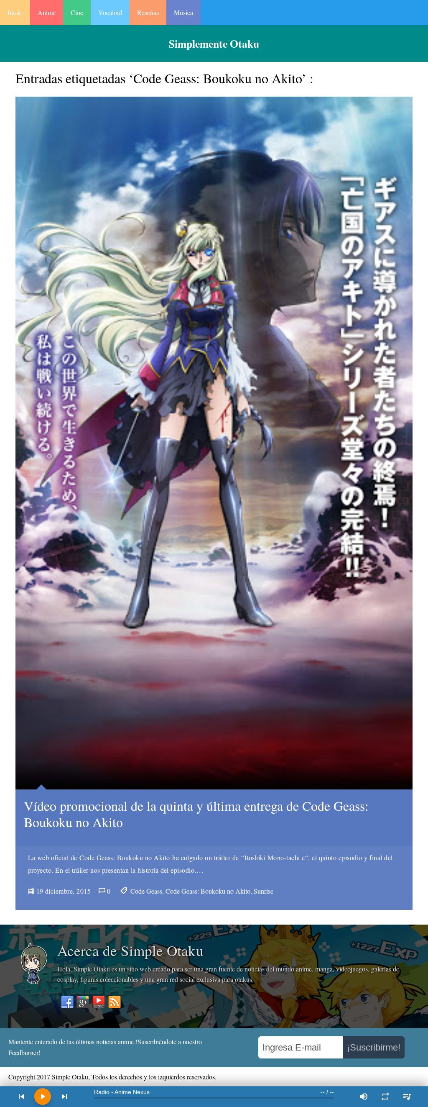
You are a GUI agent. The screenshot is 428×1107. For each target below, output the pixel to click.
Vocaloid (110, 12)
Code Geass (146, 891)
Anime (47, 12)
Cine (77, 12)
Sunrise (263, 891)
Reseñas (148, 12)
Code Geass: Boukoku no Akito (208, 891)
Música (183, 12)
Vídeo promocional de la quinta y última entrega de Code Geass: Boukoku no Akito (196, 813)
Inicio (15, 12)
